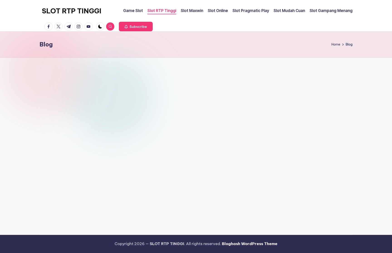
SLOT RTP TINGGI (71, 11)
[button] (136, 26)
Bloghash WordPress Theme (249, 243)
